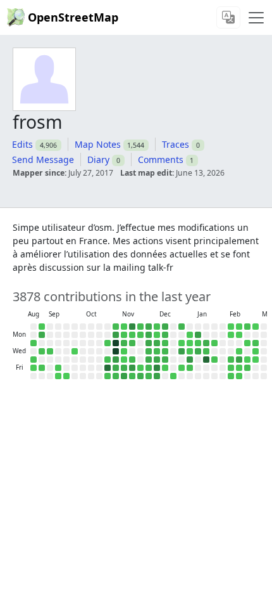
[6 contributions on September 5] (42, 368)
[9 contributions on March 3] (255, 343)
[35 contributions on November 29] (140, 376)
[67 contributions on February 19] (239, 359)
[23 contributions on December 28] (181, 326)
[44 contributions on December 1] (148, 335)
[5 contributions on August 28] (33, 359)
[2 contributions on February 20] (239, 368)
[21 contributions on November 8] (116, 376)
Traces (175, 144)
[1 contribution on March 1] (255, 326)
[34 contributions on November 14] (124, 368)
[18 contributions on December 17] (165, 351)
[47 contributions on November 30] (148, 326)
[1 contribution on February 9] (231, 335)
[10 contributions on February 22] (247, 326)
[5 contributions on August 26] (33, 343)
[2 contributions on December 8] (157, 335)
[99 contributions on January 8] (190, 359)
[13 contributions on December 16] (165, 343)
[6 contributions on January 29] (214, 359)
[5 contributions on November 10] (124, 335)
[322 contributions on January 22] (206, 359)
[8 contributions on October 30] (107, 359)
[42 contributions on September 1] (42, 335)
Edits (22, 144)
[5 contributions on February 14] (231, 376)
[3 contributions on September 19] (58, 368)
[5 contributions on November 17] (132, 335)
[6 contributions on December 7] (157, 326)
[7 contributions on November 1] (107, 376)
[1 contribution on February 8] (231, 326)
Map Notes (98, 144)
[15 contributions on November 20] (132, 359)
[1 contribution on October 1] (74, 351)
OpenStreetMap (73, 17)
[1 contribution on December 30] (181, 343)
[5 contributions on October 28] (107, 343)
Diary (98, 159)
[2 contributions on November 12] (124, 351)
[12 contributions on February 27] (247, 368)
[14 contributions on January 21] (206, 351)
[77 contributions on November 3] (116, 335)
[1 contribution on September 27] (66, 376)
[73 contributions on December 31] (181, 351)
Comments (160, 159)
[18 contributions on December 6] (148, 376)
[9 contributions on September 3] (42, 351)
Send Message (43, 159)
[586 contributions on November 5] (116, 351)
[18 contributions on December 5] (148, 368)
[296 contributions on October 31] (107, 368)
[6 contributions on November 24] (140, 335)
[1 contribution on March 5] (255, 359)
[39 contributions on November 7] (116, 368)
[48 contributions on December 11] (157, 359)
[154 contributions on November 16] (132, 326)
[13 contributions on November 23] (140, 326)
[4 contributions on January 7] (190, 351)
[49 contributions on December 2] (148, 343)
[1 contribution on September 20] (58, 376)
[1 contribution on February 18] (239, 351)
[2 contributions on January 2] (181, 368)
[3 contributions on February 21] (239, 376)
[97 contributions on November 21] (132, 368)
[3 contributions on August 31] (42, 326)
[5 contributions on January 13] (198, 343)
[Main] (256, 17)
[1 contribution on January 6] (190, 343)
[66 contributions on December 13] (157, 376)
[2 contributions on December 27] (173, 376)
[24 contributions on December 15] (165, 335)
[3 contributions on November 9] (124, 326)
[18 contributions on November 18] (132, 343)
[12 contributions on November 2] (116, 326)
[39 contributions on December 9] (157, 343)
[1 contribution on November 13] (124, 359)
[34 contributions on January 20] (206, 343)
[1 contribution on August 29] (33, 368)
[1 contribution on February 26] (247, 359)
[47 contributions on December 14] (165, 326)
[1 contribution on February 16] (239, 335)
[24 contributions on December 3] (148, 351)
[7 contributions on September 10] (50, 351)
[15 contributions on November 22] (132, 376)
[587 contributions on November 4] (116, 343)
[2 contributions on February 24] (247, 343)
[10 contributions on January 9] (190, 368)
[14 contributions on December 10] (157, 351)
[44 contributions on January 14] (198, 351)
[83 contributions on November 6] (116, 359)
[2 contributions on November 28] (140, 368)
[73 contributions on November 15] (124, 376)
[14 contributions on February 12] (231, 359)
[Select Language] (228, 17)
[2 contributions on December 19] (165, 368)
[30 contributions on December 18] (165, 359)
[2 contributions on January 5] (190, 335)
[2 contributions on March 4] (255, 351)
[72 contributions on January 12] (198, 335)
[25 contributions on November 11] (124, 343)
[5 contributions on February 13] (231, 368)
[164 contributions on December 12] (157, 368)
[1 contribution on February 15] (239, 326)
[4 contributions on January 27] (214, 343)
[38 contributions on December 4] (148, 359)
